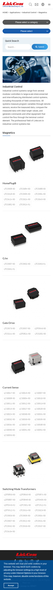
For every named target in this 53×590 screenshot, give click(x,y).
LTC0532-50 (9, 526)
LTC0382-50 (9, 204)
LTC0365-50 (40, 199)
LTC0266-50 (9, 333)
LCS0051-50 (24, 430)
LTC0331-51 (9, 269)
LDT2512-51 (40, 505)
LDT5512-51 (9, 510)
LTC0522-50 (24, 521)
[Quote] (36, 4)
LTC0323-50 (40, 510)
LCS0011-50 (9, 403)
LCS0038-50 (40, 424)
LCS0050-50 (9, 430)
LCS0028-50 (40, 408)
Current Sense (11, 387)
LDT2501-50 (25, 505)
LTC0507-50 (9, 521)
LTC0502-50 (24, 264)
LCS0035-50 (40, 419)
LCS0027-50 (24, 408)
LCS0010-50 (40, 398)
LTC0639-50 (9, 531)
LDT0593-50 (40, 328)
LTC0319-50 (25, 510)
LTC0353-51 (40, 264)
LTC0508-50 (9, 188)
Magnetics (42, 12)
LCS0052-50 (40, 430)
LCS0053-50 (9, 435)
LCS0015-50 (9, 408)
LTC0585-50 (24, 194)
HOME (5, 12)
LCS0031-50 (40, 414)
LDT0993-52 (9, 505)
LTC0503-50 (9, 515)
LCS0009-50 (24, 398)
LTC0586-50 (40, 194)
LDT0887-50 (9, 499)
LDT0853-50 (9, 494)
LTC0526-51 (24, 204)
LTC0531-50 (40, 521)
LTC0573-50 (9, 328)
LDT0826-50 (24, 333)
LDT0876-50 (40, 494)
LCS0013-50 (40, 403)
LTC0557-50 (24, 328)
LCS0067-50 (9, 393)
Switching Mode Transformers (19, 488)
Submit (41, 47)
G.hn (5, 258)
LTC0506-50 (40, 515)
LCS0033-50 (24, 419)
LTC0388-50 (40, 188)
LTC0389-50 (24, 188)
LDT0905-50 (40, 499)
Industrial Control (29, 12)
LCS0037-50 (24, 424)
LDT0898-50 (25, 499)
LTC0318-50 (9, 194)
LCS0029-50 (9, 414)
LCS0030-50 (24, 414)
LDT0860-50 (25, 494)
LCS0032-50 (9, 419)
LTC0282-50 (40, 333)
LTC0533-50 (24, 526)
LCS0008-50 (9, 398)
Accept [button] (11, 585)
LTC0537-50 (40, 526)
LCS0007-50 (40, 393)
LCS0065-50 (24, 393)
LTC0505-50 (24, 515)
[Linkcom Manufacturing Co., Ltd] (13, 4)
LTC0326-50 (24, 199)
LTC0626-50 (9, 199)
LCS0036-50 (9, 424)
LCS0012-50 (24, 403)
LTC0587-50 (9, 264)
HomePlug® (9, 183)
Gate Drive (9, 322)
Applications (15, 12)
